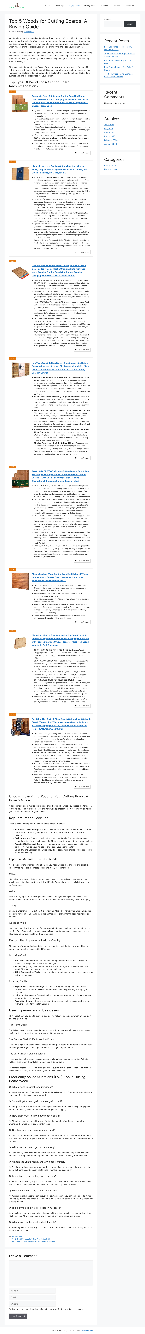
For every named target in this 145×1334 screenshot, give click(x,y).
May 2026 (108, 128)
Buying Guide (74, 6)
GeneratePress (87, 1330)
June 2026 (109, 125)
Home (47, 6)
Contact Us (129, 6)
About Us (116, 6)
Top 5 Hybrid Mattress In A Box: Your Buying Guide (31, 1239)
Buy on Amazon (83, 153)
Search (107, 19)
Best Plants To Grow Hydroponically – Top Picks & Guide (33, 1241)
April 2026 (109, 132)
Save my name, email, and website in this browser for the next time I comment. (48, 1309)
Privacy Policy (89, 6)
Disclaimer (104, 6)
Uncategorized (111, 169)
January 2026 (110, 144)
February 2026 (111, 140)
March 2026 (109, 136)
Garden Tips (59, 6)
